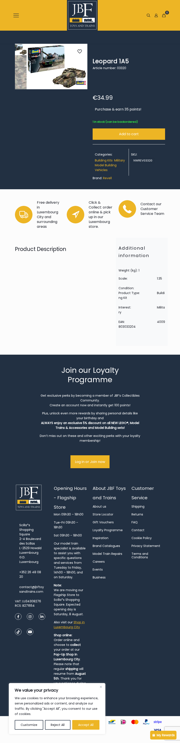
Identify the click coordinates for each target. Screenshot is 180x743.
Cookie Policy (141, 538)
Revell (107, 178)
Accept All (86, 725)
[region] (57, 708)
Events (98, 569)
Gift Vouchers (103, 522)
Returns (137, 514)
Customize (29, 725)
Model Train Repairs (107, 554)
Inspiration (100, 538)
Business (99, 577)
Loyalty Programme (108, 530)
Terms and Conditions (139, 555)
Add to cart (129, 134)
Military (119, 160)
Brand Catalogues (106, 546)
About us (99, 506)
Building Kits (104, 160)
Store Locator (103, 514)
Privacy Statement (145, 546)
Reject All (58, 725)
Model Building (106, 165)
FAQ (134, 522)
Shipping (137, 506)
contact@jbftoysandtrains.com (31, 589)
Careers (99, 561)
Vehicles (101, 170)
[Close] (100, 686)
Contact (137, 530)
